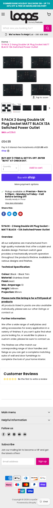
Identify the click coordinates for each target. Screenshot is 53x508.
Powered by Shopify (26, 502)
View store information (14, 203)
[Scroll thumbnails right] (49, 108)
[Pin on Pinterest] (20, 214)
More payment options (27, 184)
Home (4, 42)
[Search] (48, 28)
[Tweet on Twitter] (9, 214)
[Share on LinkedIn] (15, 214)
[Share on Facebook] (3, 214)
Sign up (42, 461)
